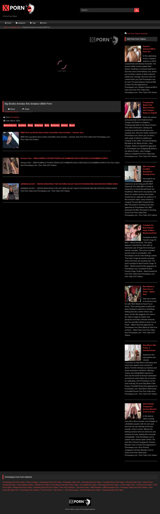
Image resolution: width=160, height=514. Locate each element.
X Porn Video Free (127, 485)
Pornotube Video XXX (71, 482)
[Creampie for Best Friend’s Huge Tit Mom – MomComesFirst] (133, 240)
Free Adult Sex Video (88, 485)
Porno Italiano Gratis (25, 485)
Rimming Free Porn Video (108, 485)
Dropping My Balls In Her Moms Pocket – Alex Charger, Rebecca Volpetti (150, 108)
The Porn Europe (71, 490)
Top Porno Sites (83, 487)
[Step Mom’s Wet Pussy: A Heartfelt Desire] (133, 360)
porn (73, 125)
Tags (34, 23)
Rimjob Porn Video (42, 485)
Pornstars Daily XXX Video (112, 490)
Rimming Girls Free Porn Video (46, 487)
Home (9, 23)
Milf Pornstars (96, 487)
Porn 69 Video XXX (133, 482)
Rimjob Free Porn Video (22, 487)
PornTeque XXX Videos (30, 490)
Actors (44, 23)
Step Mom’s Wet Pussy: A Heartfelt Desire (149, 347)
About (12, 109)
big (48, 125)
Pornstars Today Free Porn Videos (134, 487)
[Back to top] (153, 507)
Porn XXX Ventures (67, 487)
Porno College (32, 482)
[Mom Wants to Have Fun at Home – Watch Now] (133, 301)
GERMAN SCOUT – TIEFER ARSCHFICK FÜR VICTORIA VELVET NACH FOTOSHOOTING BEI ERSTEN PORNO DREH (69, 184)
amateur (23, 125)
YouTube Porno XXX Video (113, 482)
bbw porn (39, 125)
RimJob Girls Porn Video (91, 482)
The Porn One (46, 490)
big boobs (56, 125)
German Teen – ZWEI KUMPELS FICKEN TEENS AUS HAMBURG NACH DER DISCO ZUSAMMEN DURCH (64, 158)
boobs (65, 125)
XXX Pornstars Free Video (90, 490)
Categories (21, 23)
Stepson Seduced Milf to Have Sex (149, 49)
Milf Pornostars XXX (111, 487)
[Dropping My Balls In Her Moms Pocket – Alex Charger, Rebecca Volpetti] (133, 117)
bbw (31, 125)
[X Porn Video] (19, 8)
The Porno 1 (58, 490)
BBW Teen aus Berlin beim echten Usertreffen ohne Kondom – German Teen (52, 133)
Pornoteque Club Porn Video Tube (64, 485)
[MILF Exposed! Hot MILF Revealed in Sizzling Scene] (133, 181)
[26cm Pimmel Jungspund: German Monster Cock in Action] (133, 419)
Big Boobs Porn (15, 27)
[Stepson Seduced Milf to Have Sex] (133, 61)
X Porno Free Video (144, 485)
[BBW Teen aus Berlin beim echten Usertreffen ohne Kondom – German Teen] (11, 148)
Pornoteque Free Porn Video (14, 482)
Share (26, 109)
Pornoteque (14, 117)
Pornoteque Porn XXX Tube (50, 482)
